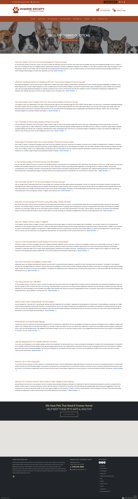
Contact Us (102, 19)
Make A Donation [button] (111, 2)
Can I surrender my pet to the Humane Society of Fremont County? (40, 182)
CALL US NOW (120, 9)
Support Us (77, 19)
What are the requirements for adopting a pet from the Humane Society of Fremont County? (50, 82)
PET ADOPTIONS (105, 10)
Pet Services (52, 19)
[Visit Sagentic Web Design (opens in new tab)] (127, 498)
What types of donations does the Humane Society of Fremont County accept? (44, 142)
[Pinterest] (124, 2)
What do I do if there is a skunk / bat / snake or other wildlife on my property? (44, 382)
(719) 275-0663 (35, 2)
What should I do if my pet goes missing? (30, 322)
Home (33, 19)
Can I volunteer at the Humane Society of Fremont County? (37, 122)
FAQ (93, 19)
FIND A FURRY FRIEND (105, 9)
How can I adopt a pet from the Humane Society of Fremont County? (41, 62)
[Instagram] (122, 2)
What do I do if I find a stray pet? (27, 362)
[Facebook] (120, 2)
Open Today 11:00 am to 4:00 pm (21, 2)
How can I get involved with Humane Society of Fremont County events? (41, 242)
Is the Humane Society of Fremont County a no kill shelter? (37, 162)
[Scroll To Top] (135, 497)
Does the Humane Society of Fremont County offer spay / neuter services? (43, 202)
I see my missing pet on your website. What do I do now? (36, 342)
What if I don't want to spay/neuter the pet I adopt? (34, 302)
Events (87, 19)
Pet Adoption (65, 19)
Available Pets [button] (69, 414)
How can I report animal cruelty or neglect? (31, 222)
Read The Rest (59, 71)
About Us (41, 19)
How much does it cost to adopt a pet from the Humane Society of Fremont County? (46, 102)
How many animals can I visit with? (28, 282)
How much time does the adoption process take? (33, 262)
